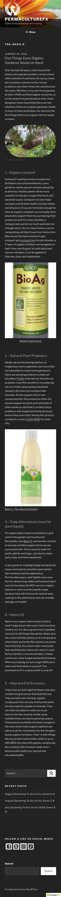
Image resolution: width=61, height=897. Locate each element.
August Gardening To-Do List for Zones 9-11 (30, 794)
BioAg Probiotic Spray (30, 341)
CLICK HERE (33, 419)
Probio (20, 378)
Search (9, 863)
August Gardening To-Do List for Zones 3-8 (29, 800)
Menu (32, 32)
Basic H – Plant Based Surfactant (21, 509)
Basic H (28, 541)
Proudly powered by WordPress (21, 889)
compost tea (27, 240)
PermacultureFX (26, 19)
